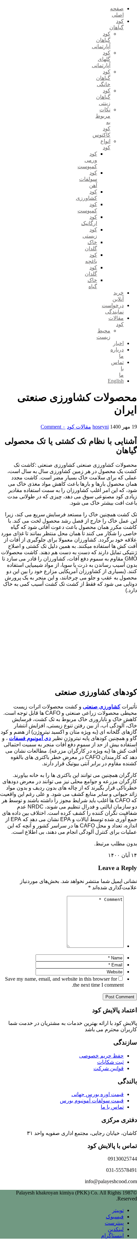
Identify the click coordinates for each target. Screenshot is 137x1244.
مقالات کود (79, 427)
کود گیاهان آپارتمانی (101, 40)
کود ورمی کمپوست (87, 160)
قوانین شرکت (108, 1068)
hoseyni (100, 427)
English (116, 381)
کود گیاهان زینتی (103, 97)
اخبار (118, 343)
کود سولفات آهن (88, 179)
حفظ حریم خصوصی (101, 1055)
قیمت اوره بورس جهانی (97, 1094)
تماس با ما (112, 1107)
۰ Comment (53, 427)
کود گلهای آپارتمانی (101, 59)
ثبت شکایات (110, 1062)
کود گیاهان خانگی (103, 78)
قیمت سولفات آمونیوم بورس (92, 1100)
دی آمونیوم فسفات (30, 738)
